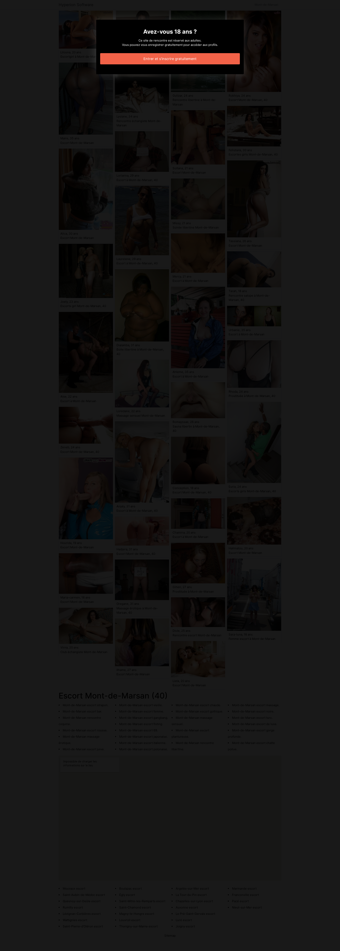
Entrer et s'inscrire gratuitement (170, 59)
